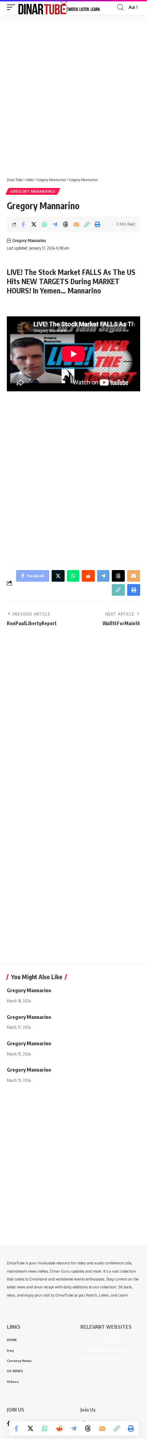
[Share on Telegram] (55, 224)
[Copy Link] (87, 224)
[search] (120, 7)
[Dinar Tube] (59, 7)
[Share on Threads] (65, 224)
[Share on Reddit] (59, 1428)
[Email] (76, 224)
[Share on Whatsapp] (44, 224)
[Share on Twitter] (34, 224)
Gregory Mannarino (32, 191)
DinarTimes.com (99, 1358)
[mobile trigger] (12, 7)
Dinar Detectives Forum (108, 1340)
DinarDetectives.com (105, 1349)
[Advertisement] (73, 93)
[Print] (97, 224)
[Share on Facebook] (23, 224)
